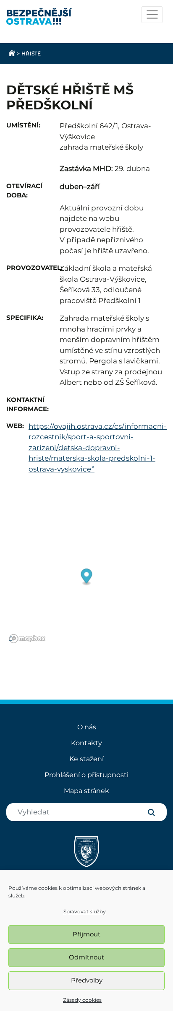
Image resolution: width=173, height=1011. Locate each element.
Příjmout (86, 934)
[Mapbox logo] (27, 638)
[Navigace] (152, 14)
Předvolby (86, 980)
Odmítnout (86, 957)
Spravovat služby (84, 911)
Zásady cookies (82, 1000)
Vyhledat (151, 813)
